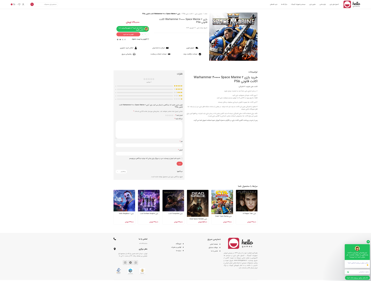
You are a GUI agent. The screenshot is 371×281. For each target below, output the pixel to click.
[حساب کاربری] (23, 4)
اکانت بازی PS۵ (187, 14)
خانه (205, 14)
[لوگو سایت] (351, 4)
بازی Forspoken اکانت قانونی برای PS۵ (175, 214)
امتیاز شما (179, 115)
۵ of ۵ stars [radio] (166, 115)
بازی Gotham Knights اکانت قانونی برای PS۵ (149, 214)
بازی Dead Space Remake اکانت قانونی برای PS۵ (198, 220)
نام (181, 141)
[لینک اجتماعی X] (122, 39)
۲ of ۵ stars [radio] (171, 115)
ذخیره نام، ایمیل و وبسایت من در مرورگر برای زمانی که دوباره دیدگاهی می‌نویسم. (154, 158)
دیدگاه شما (178, 119)
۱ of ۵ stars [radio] (172, 115)
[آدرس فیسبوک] (125, 39)
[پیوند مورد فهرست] (167, 244)
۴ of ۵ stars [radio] (167, 115)
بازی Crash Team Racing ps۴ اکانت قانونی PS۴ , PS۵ (222, 217)
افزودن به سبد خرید (128, 34)
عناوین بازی (198, 14)
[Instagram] (125, 262)
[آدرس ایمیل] (120, 39)
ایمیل (180, 150)
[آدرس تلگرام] (117, 39)
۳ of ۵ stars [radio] (169, 115)
